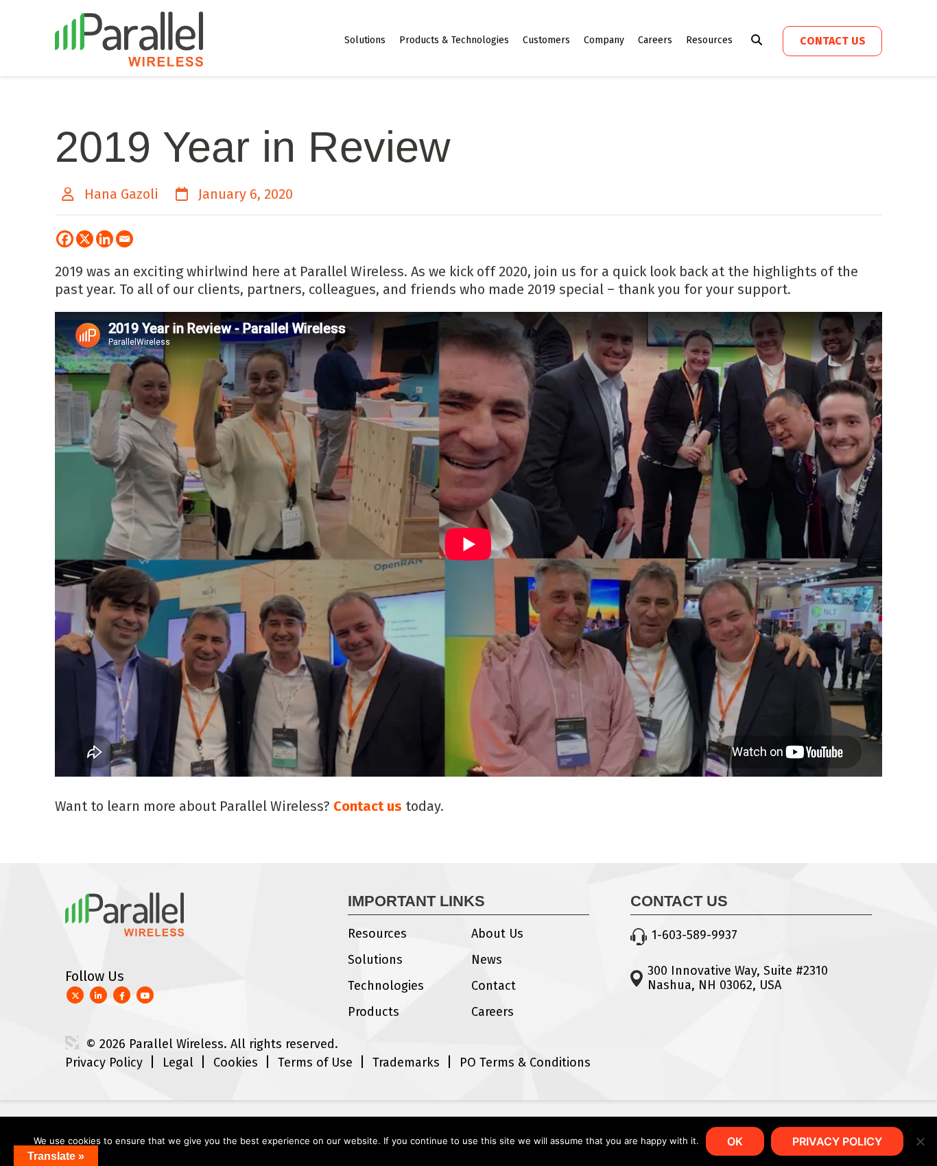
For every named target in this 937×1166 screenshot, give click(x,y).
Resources (709, 40)
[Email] (124, 238)
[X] (84, 238)
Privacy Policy (104, 1062)
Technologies (386, 985)
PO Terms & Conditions (525, 1062)
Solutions (365, 40)
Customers (546, 40)
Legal (178, 1062)
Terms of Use (315, 1062)
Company (604, 40)
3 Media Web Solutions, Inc (72, 1042)
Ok (735, 1141)
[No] (920, 1141)
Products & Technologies (454, 40)
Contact (493, 985)
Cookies (235, 1062)
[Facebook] (64, 238)
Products (373, 1011)
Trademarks (406, 1062)
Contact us (833, 40)
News (486, 959)
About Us (497, 933)
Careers (655, 40)
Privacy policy (837, 1141)
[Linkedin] (104, 238)
